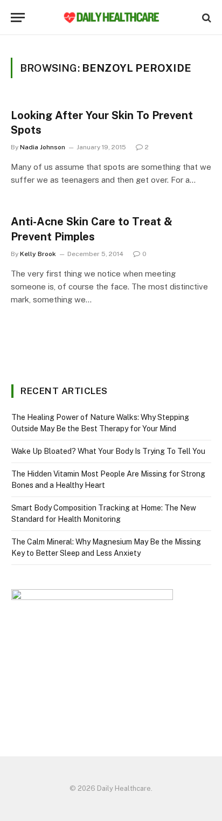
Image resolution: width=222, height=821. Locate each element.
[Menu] (18, 17)
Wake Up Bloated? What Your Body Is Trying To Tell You (108, 451)
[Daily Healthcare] (111, 17)
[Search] (205, 17)
